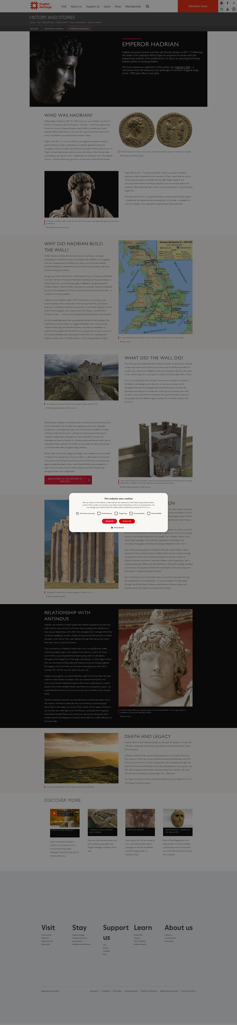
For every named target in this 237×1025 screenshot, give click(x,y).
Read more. (146, 507)
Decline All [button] (127, 521)
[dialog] (118, 512)
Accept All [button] (109, 521)
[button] (118, 527)
